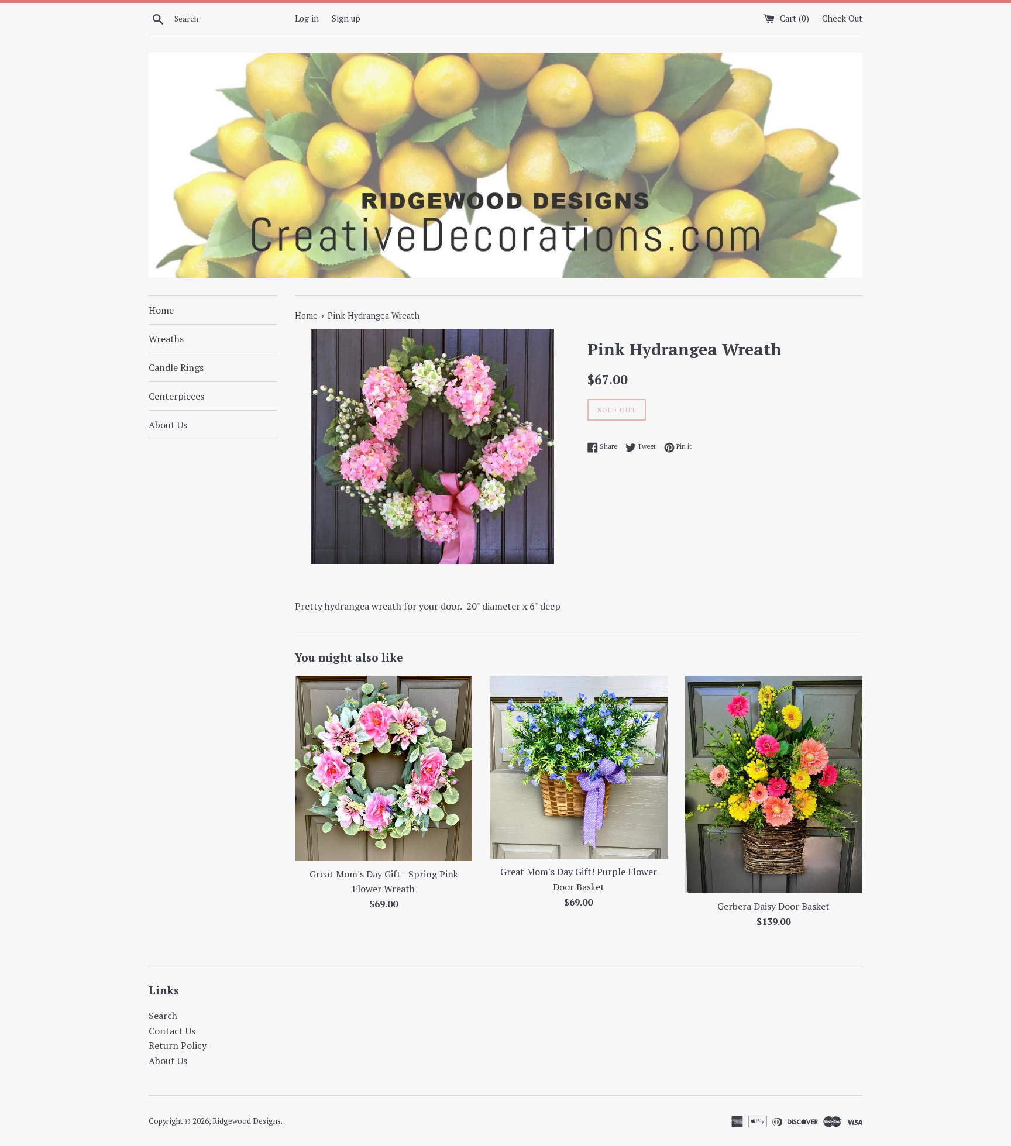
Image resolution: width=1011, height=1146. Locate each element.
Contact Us (172, 1030)
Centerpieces (176, 396)
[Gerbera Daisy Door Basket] (773, 784)
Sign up (346, 18)
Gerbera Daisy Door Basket (773, 906)
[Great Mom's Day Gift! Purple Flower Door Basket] (578, 767)
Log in (307, 18)
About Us (168, 424)
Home (161, 310)
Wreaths (166, 338)
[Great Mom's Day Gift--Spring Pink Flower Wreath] (383, 768)
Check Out (842, 18)
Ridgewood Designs (246, 1121)
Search (163, 1015)
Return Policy (178, 1045)
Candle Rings (176, 367)
